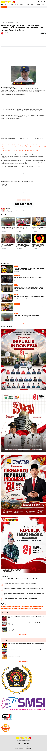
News (28, 199)
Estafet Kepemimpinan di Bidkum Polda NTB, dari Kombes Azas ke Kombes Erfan (23, 228)
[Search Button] (42, 2)
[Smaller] (41, 33)
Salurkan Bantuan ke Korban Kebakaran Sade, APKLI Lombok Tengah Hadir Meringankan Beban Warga (24, 594)
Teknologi (38, 4)
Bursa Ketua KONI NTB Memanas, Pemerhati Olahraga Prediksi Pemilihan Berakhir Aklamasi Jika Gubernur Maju (25, 656)
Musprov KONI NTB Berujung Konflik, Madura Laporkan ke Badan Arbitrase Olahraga (38, 245)
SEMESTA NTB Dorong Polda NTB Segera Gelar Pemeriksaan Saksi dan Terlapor (20, 150)
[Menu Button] (45, 2)
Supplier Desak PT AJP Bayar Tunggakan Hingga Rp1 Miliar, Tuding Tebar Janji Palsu (22, 245)
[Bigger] (45, 33)
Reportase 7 (21, 748)
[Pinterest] (25, 204)
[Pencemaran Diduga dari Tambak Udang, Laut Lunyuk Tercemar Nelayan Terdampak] (7, 269)
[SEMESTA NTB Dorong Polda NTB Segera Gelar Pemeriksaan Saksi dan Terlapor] (8, 221)
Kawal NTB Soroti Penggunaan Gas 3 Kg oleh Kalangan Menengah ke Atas (7, 245)
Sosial (28, 4)
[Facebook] (18, 204)
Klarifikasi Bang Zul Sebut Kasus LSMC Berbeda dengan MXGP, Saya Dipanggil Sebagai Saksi (26, 623)
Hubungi (26, 746)
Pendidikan (22, 4)
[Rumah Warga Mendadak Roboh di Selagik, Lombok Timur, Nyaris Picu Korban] (7, 279)
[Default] (43, 33)
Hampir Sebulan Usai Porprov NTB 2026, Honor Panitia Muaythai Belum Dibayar (25, 649)
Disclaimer (31, 746)
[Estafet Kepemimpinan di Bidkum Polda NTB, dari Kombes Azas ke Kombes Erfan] (23, 221)
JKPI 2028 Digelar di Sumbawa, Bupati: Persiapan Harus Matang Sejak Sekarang (29, 297)
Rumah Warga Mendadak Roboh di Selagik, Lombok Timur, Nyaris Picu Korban (28, 278)
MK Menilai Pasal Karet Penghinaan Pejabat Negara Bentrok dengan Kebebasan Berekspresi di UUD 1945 (28, 287)
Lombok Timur (17, 275)
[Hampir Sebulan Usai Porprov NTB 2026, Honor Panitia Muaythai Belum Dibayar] (4, 651)
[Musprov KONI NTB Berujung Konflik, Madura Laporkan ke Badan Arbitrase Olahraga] (39, 238)
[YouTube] (28, 743)
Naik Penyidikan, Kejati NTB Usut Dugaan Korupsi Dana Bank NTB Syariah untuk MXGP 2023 (26, 617)
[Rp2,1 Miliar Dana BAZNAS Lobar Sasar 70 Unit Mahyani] (7, 307)
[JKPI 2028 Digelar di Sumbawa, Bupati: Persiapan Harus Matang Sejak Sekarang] (7, 298)
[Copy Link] (16, 204)
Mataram (23, 199)
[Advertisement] (23, 56)
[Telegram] (23, 204)
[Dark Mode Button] (39, 2)
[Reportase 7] (8, 2)
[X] (21, 204)
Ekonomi (16, 4)
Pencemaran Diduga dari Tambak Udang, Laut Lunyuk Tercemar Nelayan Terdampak (27, 6)
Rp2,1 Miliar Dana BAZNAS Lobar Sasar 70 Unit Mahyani (29, 306)
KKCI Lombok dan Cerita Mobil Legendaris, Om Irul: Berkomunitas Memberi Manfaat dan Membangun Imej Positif (26, 628)
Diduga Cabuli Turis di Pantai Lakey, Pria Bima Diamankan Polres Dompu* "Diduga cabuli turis (23, 588)
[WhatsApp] (28, 204)
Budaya (32, 4)
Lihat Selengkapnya (23, 323)
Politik (11, 4)
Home (2, 4)
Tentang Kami (17, 746)
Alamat (22, 746)
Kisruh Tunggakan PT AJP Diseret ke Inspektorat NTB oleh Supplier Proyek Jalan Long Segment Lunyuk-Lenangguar (39, 229)
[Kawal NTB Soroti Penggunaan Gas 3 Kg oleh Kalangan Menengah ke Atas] (8, 238)
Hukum (6, 4)
